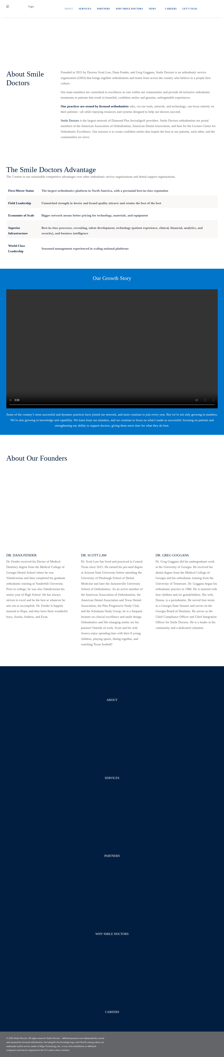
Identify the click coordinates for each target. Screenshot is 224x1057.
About (68, 9)
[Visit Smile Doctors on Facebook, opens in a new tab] (205, 1044)
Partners (103, 9)
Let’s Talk (190, 9)
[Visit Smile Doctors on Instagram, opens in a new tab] (211, 1044)
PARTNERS (112, 856)
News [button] (152, 9)
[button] (205, 8)
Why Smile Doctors (129, 9)
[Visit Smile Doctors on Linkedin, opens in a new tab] (216, 1044)
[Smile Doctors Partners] (29, 9)
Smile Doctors (70, 120)
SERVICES (112, 778)
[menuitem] (68, 8)
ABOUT (112, 700)
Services (85, 9)
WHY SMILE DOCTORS (112, 934)
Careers (171, 9)
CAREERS (112, 1012)
